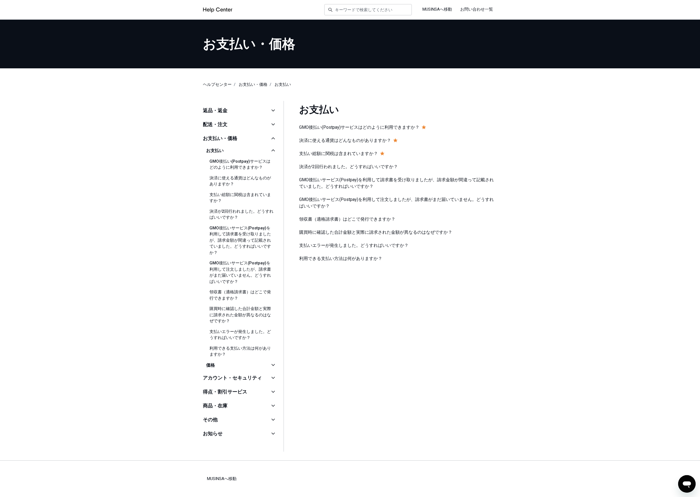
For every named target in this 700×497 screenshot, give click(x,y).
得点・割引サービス (225, 391)
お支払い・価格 (253, 84)
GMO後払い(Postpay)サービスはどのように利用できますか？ (239, 164)
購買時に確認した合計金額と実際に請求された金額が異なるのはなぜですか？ (240, 314)
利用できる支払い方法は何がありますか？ (240, 351)
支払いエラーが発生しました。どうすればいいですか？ (240, 334)
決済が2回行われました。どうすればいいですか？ (241, 214)
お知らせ (213, 433)
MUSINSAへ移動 (437, 9)
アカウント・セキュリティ (232, 378)
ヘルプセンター (217, 84)
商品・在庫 (215, 405)
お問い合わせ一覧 (476, 9)
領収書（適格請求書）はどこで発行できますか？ (240, 295)
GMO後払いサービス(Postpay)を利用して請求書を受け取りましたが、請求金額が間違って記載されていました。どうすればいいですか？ (240, 240)
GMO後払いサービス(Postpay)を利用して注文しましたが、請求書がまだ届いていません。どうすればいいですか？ (240, 272)
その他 (210, 419)
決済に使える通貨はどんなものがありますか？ (240, 181)
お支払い (283, 84)
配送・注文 (215, 124)
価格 (210, 365)
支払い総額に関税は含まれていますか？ (240, 197)
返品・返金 (215, 110)
